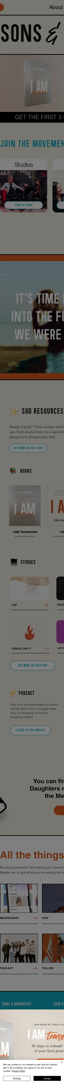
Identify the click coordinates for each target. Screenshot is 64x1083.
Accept (47, 1078)
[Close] (59, 1064)
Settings (17, 1078)
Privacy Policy (18, 1070)
